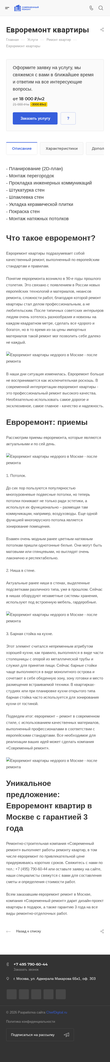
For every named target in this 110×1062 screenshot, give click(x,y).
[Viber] (36, 994)
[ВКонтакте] (12, 994)
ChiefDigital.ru (56, 1012)
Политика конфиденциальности (30, 1021)
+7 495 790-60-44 (31, 964)
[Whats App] (48, 994)
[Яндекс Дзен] (61, 994)
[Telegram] (24, 994)
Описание (22, 148)
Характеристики (62, 148)
